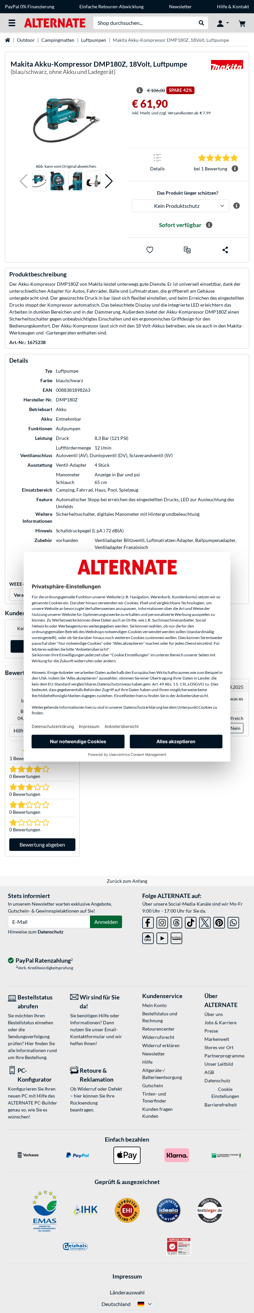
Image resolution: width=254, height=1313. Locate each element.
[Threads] (176, 921)
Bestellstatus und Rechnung (159, 1017)
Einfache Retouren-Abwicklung (111, 6)
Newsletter (180, 6)
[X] (205, 921)
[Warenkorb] (242, 23)
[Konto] (223, 23)
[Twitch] (176, 937)
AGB (209, 1072)
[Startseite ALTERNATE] (54, 22)
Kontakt (241, 6)
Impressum (127, 1276)
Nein (235, 728)
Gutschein (152, 1085)
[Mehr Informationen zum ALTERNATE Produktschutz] (236, 206)
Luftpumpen (93, 40)
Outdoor (26, 40)
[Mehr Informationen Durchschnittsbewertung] (234, 169)
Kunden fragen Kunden (157, 1112)
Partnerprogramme (224, 1055)
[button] (23, 181)
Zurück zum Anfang (127, 881)
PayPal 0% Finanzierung (29, 6)
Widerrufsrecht (158, 1037)
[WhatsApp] (233, 921)
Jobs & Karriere (220, 1022)
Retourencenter (158, 1029)
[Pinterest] (219, 921)
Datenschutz (51, 931)
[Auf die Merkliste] (150, 250)
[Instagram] (162, 921)
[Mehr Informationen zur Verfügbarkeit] (209, 225)
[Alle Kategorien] (12, 23)
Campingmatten (57, 40)
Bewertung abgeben (42, 844)
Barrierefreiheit (220, 1104)
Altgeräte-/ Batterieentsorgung (162, 1073)
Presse (211, 1031)
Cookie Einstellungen (225, 1092)
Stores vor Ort (218, 1047)
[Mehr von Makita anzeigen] (226, 69)
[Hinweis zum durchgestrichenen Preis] (139, 90)
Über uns (213, 1014)
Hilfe (222, 6)
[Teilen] (225, 250)
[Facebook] (148, 921)
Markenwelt (216, 1039)
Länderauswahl (127, 1292)
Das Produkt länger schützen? (187, 193)
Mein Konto (154, 1005)
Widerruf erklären (161, 1045)
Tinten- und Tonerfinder (154, 1097)
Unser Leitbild (218, 1064)
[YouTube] (162, 937)
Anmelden (106, 922)
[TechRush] (148, 937)
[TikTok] (190, 921)
